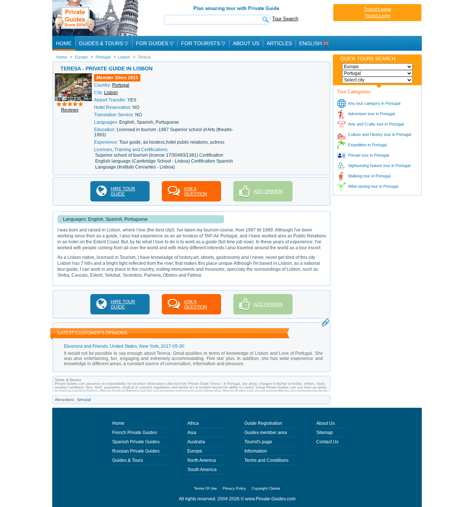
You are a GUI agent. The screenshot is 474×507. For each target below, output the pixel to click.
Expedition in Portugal (367, 145)
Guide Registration (263, 423)
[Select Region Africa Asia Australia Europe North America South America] (377, 66)
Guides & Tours (127, 460)
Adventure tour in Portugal (371, 113)
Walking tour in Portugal (369, 176)
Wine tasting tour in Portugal (373, 186)
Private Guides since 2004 (96, 18)
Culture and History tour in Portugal (379, 134)
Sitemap (324, 432)
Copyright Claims (265, 488)
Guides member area (265, 432)
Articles (279, 43)
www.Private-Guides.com (270, 498)
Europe (194, 451)
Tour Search (285, 18)
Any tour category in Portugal (374, 103)
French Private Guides (134, 432)
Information (255, 451)
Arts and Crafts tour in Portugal (376, 124)
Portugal (120, 85)
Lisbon (111, 92)
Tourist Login (377, 16)
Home (63, 43)
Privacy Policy (234, 488)
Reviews (70, 110)
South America (202, 469)
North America (201, 460)
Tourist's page (377, 9)
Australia (196, 441)
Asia (191, 432)
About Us (246, 43)
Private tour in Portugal (368, 155)
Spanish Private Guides (136, 441)
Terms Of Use (205, 488)
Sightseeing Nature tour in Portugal (379, 165)
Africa (193, 423)
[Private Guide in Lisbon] (73, 76)
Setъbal (84, 399)
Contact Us (327, 441)
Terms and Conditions (266, 460)
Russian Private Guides (136, 451)
